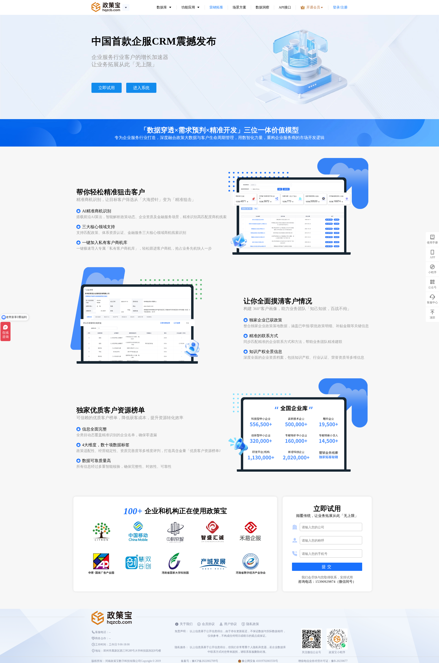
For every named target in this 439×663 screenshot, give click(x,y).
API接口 (285, 7)
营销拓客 (216, 7)
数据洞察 (262, 7)
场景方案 (239, 7)
